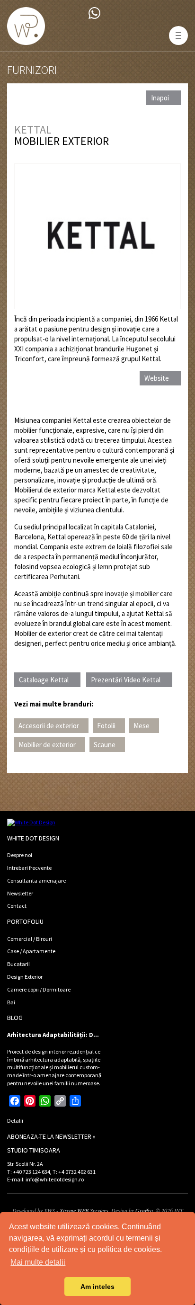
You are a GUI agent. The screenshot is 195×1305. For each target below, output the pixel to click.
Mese (141, 725)
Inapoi (160, 97)
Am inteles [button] (97, 1286)
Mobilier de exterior (47, 744)
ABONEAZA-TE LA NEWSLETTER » (51, 1136)
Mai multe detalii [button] (37, 1262)
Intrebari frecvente (29, 867)
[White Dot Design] (26, 26)
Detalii (15, 1120)
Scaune (104, 744)
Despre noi (19, 854)
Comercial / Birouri (29, 938)
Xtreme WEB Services (84, 1210)
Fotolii (106, 725)
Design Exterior (25, 976)
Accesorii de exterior (48, 725)
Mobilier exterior (61, 141)
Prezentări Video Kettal (125, 679)
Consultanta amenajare (36, 880)
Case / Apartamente (31, 951)
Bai (11, 1002)
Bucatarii (18, 963)
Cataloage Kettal (44, 679)
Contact (17, 905)
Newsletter (20, 893)
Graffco (144, 1210)
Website (156, 378)
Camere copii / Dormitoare (39, 989)
